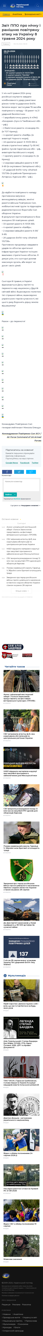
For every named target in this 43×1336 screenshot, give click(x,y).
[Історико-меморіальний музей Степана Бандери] (31, 655)
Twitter (35, 463)
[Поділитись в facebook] (7, 472)
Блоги (17, 1327)
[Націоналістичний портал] (11, 655)
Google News (12, 463)
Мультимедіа (9, 1324)
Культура (7, 1327)
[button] (4, 5)
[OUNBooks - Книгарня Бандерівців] (21, 647)
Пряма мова (31, 1321)
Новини (6, 14)
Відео (7, 1010)
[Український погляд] (6, 1276)
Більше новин (21, 591)
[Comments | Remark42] (21, 493)
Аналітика (17, 14)
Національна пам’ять (12, 1321)
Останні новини (10, 519)
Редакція (6, 1305)
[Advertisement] (21, 620)
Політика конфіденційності (10, 1295)
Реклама (16, 1305)
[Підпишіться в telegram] (19, 472)
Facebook (24, 463)
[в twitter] (31, 472)
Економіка (23, 1324)
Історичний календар (13, 1331)
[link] (21, 437)
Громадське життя (33, 14)
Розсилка (26, 1305)
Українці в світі (30, 1318)
